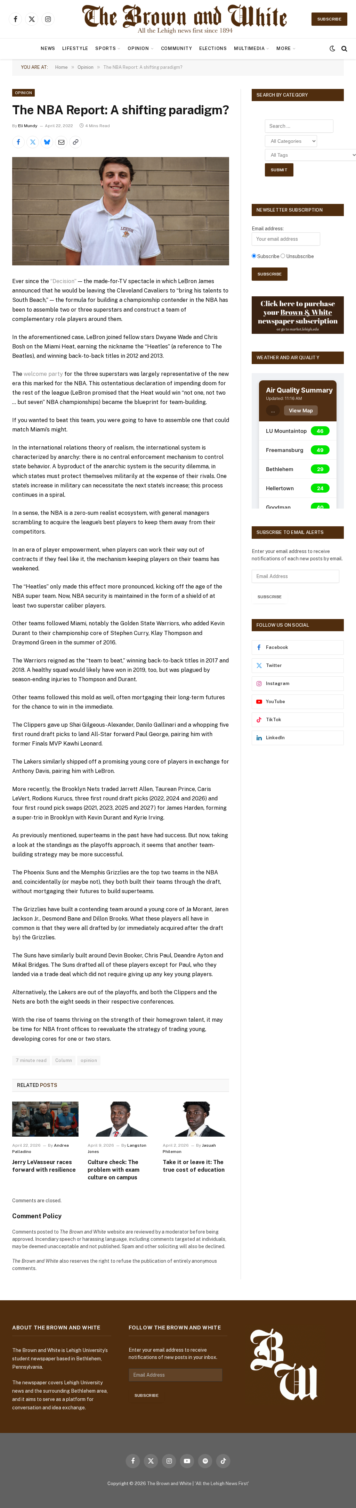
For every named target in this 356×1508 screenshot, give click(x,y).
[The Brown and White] (185, 19)
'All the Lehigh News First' (222, 1483)
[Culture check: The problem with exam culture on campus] (121, 1119)
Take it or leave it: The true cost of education (194, 1166)
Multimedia (249, 48)
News (48, 48)
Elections (213, 48)
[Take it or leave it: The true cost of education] (196, 1119)
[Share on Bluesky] (47, 142)
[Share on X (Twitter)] (32, 142)
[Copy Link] (75, 142)
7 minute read (31, 1060)
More (283, 48)
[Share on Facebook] (18, 142)
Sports (105, 48)
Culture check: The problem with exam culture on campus (113, 1170)
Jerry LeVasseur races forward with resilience (44, 1166)
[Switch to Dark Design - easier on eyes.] (332, 49)
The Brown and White (169, 1483)
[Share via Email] (61, 142)
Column (63, 1060)
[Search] (343, 49)
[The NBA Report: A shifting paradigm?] (120, 211)
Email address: (268, 228)
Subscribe (329, 19)
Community (176, 48)
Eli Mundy (28, 125)
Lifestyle (75, 48)
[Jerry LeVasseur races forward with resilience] (45, 1119)
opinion (89, 1060)
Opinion (138, 48)
